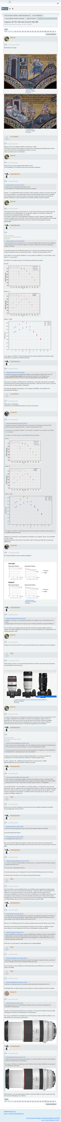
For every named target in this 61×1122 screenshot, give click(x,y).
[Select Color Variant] (58, 3)
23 (35, 31)
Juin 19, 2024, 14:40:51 (13, 978)
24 (37, 31)
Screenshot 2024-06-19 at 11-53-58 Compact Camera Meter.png (31, 699)
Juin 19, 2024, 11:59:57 (14, 660)
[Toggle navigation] (10, 2)
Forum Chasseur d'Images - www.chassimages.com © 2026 (43, 1118)
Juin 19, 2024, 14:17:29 (13, 886)
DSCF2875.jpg (30, 129)
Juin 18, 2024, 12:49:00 (14, 44)
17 (20, 31)
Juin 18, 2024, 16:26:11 (13, 162)
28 (48, 31)
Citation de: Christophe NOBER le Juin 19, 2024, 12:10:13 (17, 743)
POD (11, 653)
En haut (6, 1099)
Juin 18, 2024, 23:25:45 (13, 614)
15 (15, 31)
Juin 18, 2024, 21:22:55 (13, 401)
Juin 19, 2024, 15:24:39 (13, 1053)
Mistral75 (13, 992)
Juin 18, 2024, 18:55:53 (9, 235)
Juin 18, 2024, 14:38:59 (13, 143)
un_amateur (14, 136)
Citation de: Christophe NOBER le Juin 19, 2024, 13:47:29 (17, 860)
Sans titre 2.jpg (30, 600)
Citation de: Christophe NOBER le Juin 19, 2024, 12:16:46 (17, 777)
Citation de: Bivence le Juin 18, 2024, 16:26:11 (15, 185)
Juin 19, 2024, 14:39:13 (13, 954)
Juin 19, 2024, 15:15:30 (13, 999)
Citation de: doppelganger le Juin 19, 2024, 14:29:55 (16, 958)
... (12, 31)
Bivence (12, 37)
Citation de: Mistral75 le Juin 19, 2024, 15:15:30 (15, 1057)
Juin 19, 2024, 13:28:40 (9, 737)
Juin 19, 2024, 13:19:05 (13, 714)
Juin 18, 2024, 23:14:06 (14, 552)
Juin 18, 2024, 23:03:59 (13, 419)
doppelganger (15, 174)
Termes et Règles (49, 1120)
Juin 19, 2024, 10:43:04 (13, 642)
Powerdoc (13, 412)
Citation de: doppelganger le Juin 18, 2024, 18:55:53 (16, 423)
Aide (43, 1120)
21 (30, 31)
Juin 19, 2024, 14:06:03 (13, 857)
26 (43, 31)
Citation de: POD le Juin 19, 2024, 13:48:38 (14, 826)
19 (25, 31)
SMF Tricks (13, 1111)
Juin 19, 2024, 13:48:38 (13, 804)
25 (40, 31)
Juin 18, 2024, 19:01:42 (13, 368)
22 (32, 31)
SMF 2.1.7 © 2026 (8, 1113)
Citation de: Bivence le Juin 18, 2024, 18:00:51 (15, 241)
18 (22, 31)
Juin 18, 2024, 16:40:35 (13, 181)
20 (27, 31)
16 (17, 31)
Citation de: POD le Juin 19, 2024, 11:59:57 (14, 1003)
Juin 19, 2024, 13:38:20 (13, 773)
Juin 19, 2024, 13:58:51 (13, 822)
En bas (6, 29)
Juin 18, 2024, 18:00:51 (13, 208)
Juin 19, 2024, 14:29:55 (13, 910)
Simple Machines (19, 1113)
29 (50, 31)
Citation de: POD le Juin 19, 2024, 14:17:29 (14, 913)
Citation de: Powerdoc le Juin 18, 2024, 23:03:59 (16, 618)
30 (53, 31)
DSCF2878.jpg (30, 89)
